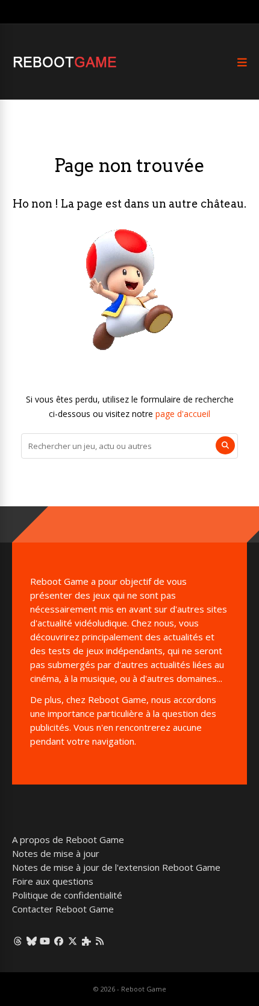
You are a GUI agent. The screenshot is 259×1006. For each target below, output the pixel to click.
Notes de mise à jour (55, 853)
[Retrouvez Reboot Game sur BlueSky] (31, 941)
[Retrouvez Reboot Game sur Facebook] (58, 941)
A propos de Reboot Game (68, 839)
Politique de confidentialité (67, 895)
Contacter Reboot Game (63, 909)
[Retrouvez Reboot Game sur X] (72, 941)
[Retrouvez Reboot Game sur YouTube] (45, 941)
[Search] (225, 445)
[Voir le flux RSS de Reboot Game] (100, 941)
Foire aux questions (52, 881)
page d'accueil (182, 413)
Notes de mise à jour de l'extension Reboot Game (116, 867)
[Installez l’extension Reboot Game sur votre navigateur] (86, 941)
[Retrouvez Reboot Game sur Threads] (17, 941)
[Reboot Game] (64, 66)
